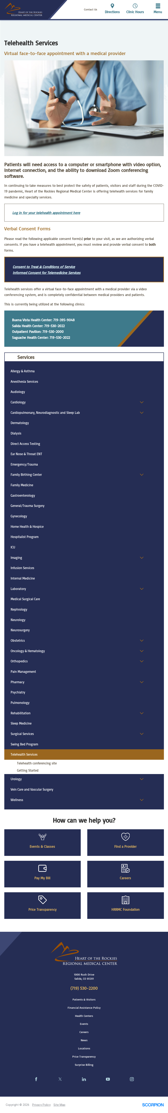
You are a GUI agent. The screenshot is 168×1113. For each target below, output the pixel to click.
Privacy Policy (41, 1104)
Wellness (17, 800)
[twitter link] (60, 1079)
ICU (13, 547)
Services (26, 357)
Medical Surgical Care (25, 599)
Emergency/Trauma (24, 464)
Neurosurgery (20, 630)
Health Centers (84, 1016)
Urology (16, 779)
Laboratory (18, 589)
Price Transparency (42, 909)
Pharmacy (17, 682)
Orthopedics (19, 661)
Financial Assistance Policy (84, 1007)
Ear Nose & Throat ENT (26, 454)
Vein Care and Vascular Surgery (32, 789)
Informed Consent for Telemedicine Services (47, 272)
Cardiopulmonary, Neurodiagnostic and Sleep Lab (45, 413)
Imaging (16, 558)
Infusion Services (22, 568)
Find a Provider (125, 846)
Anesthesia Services (24, 381)
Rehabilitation (21, 713)
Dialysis (16, 433)
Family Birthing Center (26, 475)
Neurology (18, 620)
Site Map (59, 1104)
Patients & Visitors (84, 999)
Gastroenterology (23, 495)
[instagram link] (132, 1079)
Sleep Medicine (21, 723)
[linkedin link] (84, 1079)
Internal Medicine (23, 578)
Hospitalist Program (25, 537)
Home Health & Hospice (27, 526)
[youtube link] (108, 1079)
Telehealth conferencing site (37, 763)
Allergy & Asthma (23, 371)
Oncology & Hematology (28, 651)
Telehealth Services (24, 754)
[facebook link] (36, 1079)
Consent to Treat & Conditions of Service (44, 266)
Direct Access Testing (25, 444)
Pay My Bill (42, 878)
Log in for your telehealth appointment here (46, 212)
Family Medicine (22, 485)
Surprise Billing (84, 1065)
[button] (158, 9)
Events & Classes (42, 846)
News (84, 1040)
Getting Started (28, 770)
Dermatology (20, 423)
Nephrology (19, 609)
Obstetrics (18, 640)
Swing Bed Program (24, 744)
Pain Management (23, 672)
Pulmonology (20, 703)
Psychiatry (18, 692)
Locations (84, 1048)
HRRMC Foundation (125, 909)
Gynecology (19, 516)
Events (84, 1024)
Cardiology (18, 402)
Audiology (18, 392)
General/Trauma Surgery (27, 506)
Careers (125, 878)
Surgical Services (22, 734)
